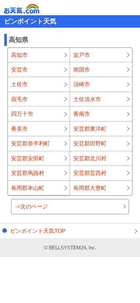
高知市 (19, 55)
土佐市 (19, 84)
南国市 (81, 69)
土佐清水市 (87, 99)
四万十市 (22, 114)
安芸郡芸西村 (89, 173)
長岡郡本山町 (27, 188)
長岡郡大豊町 (89, 188)
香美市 (19, 128)
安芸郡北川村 (89, 158)
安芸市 (19, 69)
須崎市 (81, 84)
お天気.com (31, 9)
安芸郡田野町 (89, 143)
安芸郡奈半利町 (30, 143)
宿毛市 (19, 99)
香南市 (81, 114)
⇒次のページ (31, 206)
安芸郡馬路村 (27, 173)
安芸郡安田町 (27, 158)
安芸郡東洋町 (89, 128)
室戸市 (81, 55)
